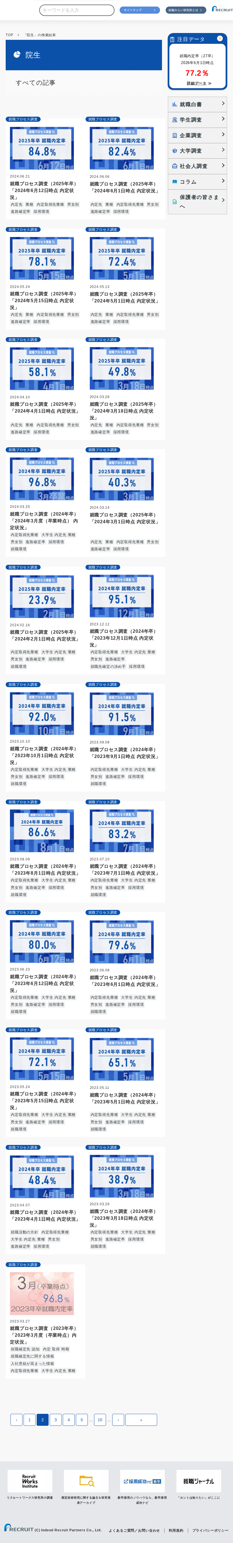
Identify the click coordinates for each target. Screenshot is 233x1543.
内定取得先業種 (50, 204)
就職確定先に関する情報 (32, 1356)
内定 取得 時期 (56, 1349)
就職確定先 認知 (25, 1349)
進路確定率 (20, 211)
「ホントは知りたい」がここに (198, 1497)
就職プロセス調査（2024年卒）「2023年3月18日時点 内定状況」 (124, 1218)
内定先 (17, 204)
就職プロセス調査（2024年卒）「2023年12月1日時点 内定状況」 (124, 638)
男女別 (73, 204)
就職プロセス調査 (23, 119)
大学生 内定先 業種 (58, 535)
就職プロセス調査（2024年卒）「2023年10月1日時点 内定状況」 (44, 755)
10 (100, 1420)
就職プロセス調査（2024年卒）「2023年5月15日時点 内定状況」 (44, 1100)
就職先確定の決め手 (108, 666)
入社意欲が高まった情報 (32, 1363)
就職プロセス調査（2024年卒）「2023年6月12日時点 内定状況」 (44, 983)
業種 (30, 204)
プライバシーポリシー (210, 1530)
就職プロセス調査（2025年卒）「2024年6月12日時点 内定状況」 (44, 190)
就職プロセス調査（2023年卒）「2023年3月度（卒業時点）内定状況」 (44, 1335)
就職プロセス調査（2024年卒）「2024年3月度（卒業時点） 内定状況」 (44, 521)
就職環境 (18, 549)
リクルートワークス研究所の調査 (30, 1497)
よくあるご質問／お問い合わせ (134, 1530)
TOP (9, 35)
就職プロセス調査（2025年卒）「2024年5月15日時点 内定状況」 (44, 300)
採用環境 (41, 211)
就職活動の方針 (24, 1232)
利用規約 (176, 1530)
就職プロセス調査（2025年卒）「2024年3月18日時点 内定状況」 (124, 411)
